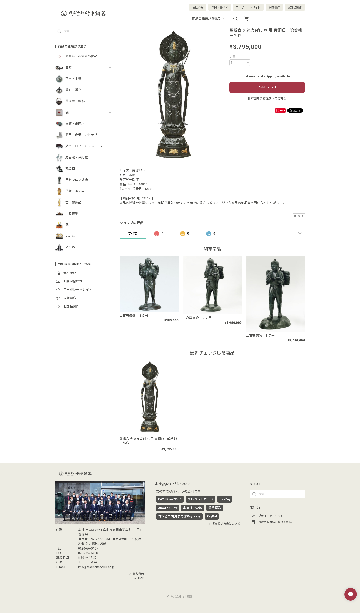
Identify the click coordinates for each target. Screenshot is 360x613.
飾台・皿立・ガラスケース (84, 146)
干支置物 (71, 213)
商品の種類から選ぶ (206, 19)
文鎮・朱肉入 (75, 123)
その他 (70, 247)
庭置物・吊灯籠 (76, 157)
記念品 (70, 236)
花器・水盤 (73, 79)
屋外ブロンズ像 (76, 180)
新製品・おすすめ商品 (81, 56)
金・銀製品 (73, 202)
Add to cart (267, 87)
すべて (132, 233)
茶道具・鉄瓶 (75, 101)
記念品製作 (295, 7)
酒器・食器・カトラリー (83, 135)
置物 (68, 67)
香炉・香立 (73, 90)
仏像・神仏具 (75, 191)
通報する (299, 215)
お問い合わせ (219, 7)
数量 (232, 56)
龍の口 (70, 168)
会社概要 (197, 7)
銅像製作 (274, 7)
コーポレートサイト (248, 7)
